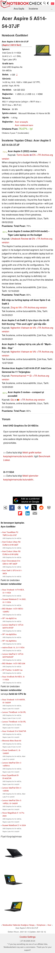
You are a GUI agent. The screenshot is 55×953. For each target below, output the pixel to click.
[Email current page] (35, 513)
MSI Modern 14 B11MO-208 (13, 663)
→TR (22, 399)
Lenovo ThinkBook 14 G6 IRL (14, 721)
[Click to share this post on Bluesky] (26, 507)
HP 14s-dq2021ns (9, 618)
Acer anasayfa (21, 121)
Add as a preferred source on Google (30, 500)
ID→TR (33, 375)
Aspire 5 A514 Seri (11, 44)
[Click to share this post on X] (34, 507)
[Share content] (5, 508)
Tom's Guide (22, 154)
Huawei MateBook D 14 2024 (14, 825)
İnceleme (33, 8)
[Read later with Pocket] (48, 507)
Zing (13, 307)
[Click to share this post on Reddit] (41, 507)
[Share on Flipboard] (20, 513)
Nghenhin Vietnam (20, 327)
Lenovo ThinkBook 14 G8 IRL (14, 712)
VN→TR (22, 307)
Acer (49, 925)
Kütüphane (41, 925)
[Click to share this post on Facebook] (12, 507)
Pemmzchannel (18, 375)
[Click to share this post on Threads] (19, 507)
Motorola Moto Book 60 (11, 740)
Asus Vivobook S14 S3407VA (14, 731)
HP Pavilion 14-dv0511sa (12, 670)
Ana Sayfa (19, 8)
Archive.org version (37, 307)
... (51, 8)
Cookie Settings (28, 936)
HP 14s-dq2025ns (9, 634)
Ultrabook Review (19, 238)
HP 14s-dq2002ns (9, 640)
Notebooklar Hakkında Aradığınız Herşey (19, 925)
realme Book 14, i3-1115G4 (13, 647)
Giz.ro (13, 399)
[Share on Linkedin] (27, 513)
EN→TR (36, 154)
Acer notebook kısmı (24, 125)
